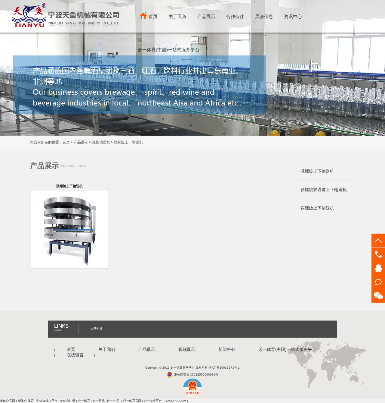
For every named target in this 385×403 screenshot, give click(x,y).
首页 (153, 16)
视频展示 (186, 349)
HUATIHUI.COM (175, 400)
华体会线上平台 (46, 400)
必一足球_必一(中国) (106, 400)
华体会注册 (67, 400)
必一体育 (84, 400)
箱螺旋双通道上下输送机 (323, 189)
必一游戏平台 (153, 400)
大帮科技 (97, 328)
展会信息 (264, 16)
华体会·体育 (26, 400)
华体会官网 (7, 400)
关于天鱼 (177, 16)
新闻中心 (226, 349)
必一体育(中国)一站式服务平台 (168, 49)
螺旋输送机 (101, 142)
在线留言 (75, 354)
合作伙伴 (235, 16)
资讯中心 (293, 16)
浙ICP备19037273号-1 (224, 367)
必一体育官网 (132, 400)
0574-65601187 (378, 254)
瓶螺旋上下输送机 (128, 142)
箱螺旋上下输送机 (317, 208)
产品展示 (206, 16)
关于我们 (106, 349)
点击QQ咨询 (378, 268)
